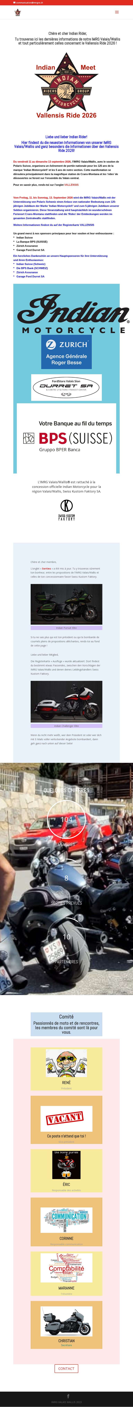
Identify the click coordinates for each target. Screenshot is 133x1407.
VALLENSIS (71, 184)
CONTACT (66, 1368)
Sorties (46, 568)
